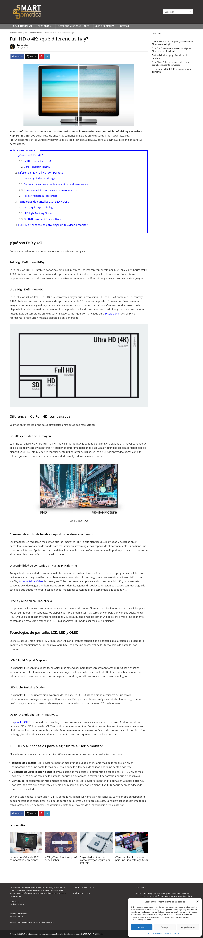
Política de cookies (155, 933)
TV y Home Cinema (34, 32)
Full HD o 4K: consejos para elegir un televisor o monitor (53, 225)
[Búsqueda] (190, 11)
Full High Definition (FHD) (37, 161)
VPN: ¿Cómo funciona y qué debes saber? (61, 859)
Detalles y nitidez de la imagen (40, 178)
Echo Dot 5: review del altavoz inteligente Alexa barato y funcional (171, 49)
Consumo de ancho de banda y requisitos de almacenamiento (57, 184)
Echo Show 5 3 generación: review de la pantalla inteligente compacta (170, 63)
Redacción (23, 45)
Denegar (165, 927)
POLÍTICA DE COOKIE (81, 893)
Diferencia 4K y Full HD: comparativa (41, 172)
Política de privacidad (172, 933)
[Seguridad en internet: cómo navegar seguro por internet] (96, 833)
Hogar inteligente (21, 26)
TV (45, 32)
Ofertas (124, 26)
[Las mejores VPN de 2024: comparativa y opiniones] (26, 833)
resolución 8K (113, 313)
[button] (197, 901)
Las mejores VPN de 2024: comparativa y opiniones (25, 859)
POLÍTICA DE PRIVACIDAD (83, 887)
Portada (13, 32)
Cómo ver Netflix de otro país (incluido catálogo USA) (131, 859)
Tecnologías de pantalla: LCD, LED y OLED (43, 201)
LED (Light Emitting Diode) (38, 213)
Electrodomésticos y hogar (73, 26)
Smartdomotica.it (17, 916)
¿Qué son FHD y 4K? (30, 155)
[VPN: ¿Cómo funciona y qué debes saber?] (61, 833)
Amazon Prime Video (31, 581)
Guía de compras (104, 26)
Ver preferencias (188, 927)
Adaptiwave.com (47, 922)
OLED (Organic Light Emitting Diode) (43, 219)
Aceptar (141, 927)
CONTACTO (14, 901)
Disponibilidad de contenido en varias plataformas (50, 190)
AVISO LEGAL (141, 887)
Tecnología (45, 26)
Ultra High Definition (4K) (37, 166)
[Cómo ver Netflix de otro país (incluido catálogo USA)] (131, 833)
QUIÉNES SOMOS (17, 904)
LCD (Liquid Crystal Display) (38, 207)
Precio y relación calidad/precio (40, 195)
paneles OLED (22, 722)
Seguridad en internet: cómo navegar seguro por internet (95, 860)
